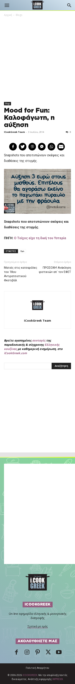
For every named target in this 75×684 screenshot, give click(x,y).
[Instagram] (27, 653)
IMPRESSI (57, 679)
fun (22, 251)
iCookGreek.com (15, 353)
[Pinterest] (38, 653)
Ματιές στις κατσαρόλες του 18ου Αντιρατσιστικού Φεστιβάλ (20, 274)
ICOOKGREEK (30, 675)
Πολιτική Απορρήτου (37, 668)
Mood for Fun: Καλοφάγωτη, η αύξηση (29, 117)
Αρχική (8, 15)
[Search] (69, 5)
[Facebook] (16, 653)
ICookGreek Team (14, 131)
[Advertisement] (38, 419)
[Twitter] (48, 653)
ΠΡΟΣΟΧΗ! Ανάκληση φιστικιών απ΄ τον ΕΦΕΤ (55, 270)
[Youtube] (59, 653)
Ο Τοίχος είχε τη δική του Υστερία (40, 238)
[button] (6, 5)
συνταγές (38, 340)
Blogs (19, 15)
